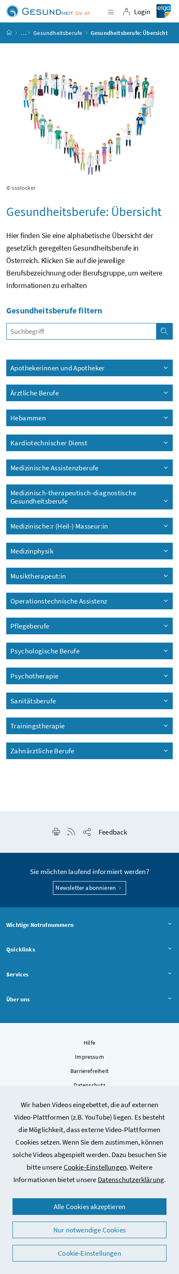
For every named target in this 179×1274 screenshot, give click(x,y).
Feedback (113, 832)
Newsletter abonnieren (86, 888)
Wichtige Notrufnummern (40, 925)
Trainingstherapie (37, 725)
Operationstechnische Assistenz (59, 601)
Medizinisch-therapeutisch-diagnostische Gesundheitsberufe (73, 497)
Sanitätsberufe (33, 700)
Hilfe (89, 1042)
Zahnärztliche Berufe (42, 750)
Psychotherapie (34, 675)
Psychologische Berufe (45, 651)
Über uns (18, 999)
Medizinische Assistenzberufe (54, 467)
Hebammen (28, 417)
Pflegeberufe (30, 626)
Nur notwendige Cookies (89, 1229)
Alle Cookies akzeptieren (89, 1206)
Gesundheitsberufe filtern (54, 310)
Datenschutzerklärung (131, 1179)
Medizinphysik (31, 551)
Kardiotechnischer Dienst (48, 442)
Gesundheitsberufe (57, 33)
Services (17, 974)
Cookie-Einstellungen (95, 1167)
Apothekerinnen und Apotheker (57, 368)
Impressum (89, 1056)
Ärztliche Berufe (34, 392)
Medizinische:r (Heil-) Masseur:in (59, 526)
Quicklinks (20, 949)
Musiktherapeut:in (38, 576)
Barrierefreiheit (89, 1071)
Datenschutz (90, 1085)
